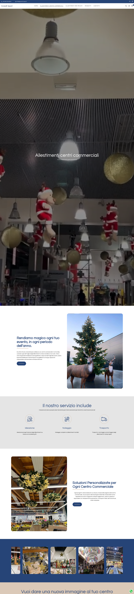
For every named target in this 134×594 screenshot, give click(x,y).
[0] (132, 6)
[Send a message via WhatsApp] (131, 591)
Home (58, 159)
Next (56, 569)
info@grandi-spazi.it (22, 1)
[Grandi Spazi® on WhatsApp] (129, 1)
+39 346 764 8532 (7, 1)
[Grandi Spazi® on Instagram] (132, 1)
